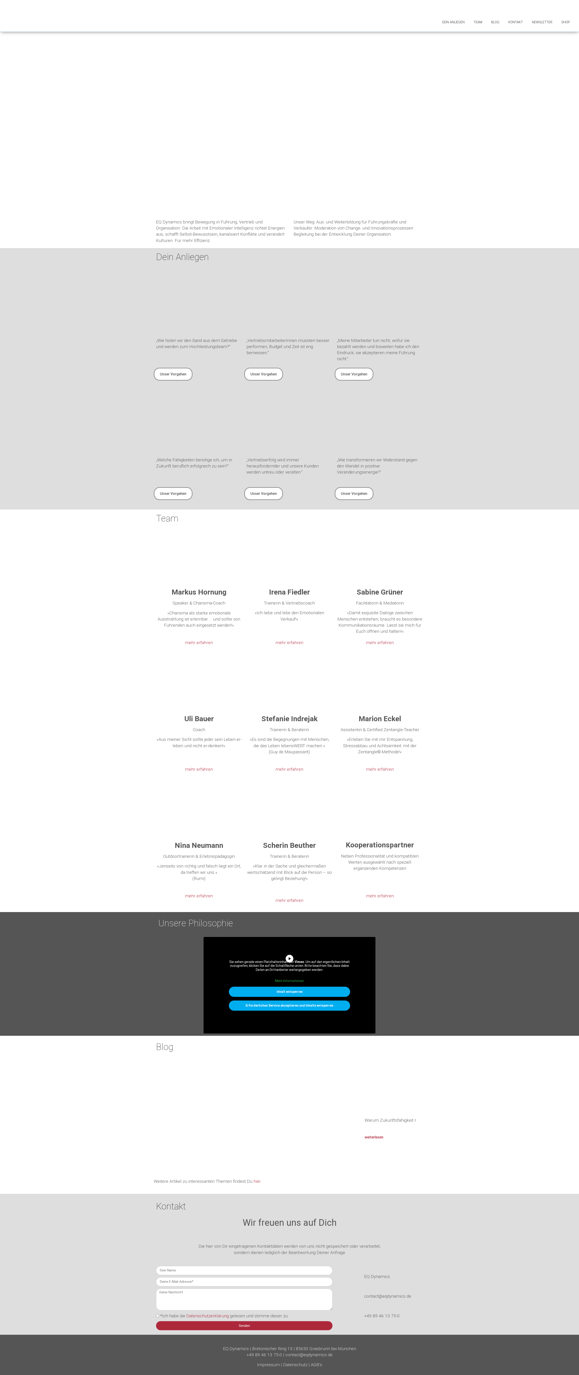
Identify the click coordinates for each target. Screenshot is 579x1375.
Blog (495, 22)
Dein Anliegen (453, 22)
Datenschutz (295, 1364)
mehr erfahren (199, 642)
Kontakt (515, 22)
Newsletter (542, 22)
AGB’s (316, 1364)
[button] (158, 1112)
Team (478, 22)
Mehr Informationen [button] (289, 981)
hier (257, 1181)
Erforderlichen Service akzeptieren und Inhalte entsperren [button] (289, 1005)
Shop (565, 22)
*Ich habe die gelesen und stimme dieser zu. (224, 1315)
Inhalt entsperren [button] (290, 991)
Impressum (268, 1364)
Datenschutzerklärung (208, 1315)
